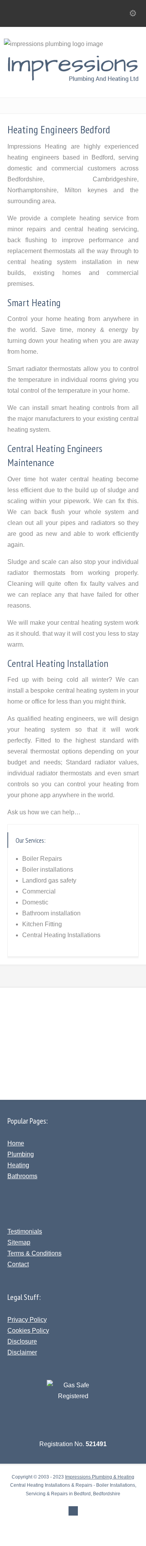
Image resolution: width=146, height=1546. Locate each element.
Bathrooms (22, 1176)
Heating (18, 1165)
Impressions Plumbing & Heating (99, 1477)
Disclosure (22, 1341)
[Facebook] (73, 1511)
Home (15, 1143)
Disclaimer (22, 1352)
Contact (18, 1264)
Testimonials (24, 1231)
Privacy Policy (27, 1319)
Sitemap (18, 1242)
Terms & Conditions (34, 1253)
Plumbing (20, 1154)
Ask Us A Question (77, 1025)
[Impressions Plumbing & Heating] (73, 80)
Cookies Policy (28, 1330)
